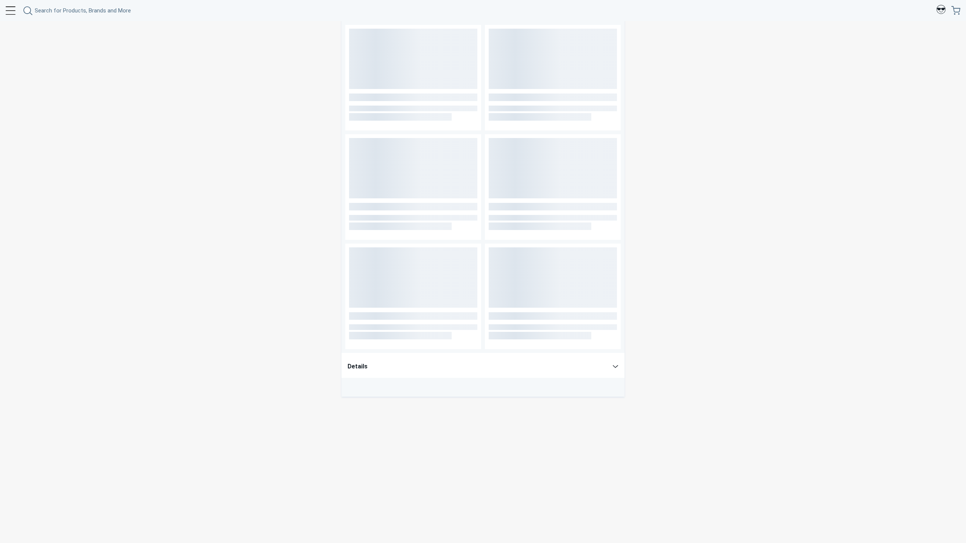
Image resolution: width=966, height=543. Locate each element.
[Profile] (941, 10)
